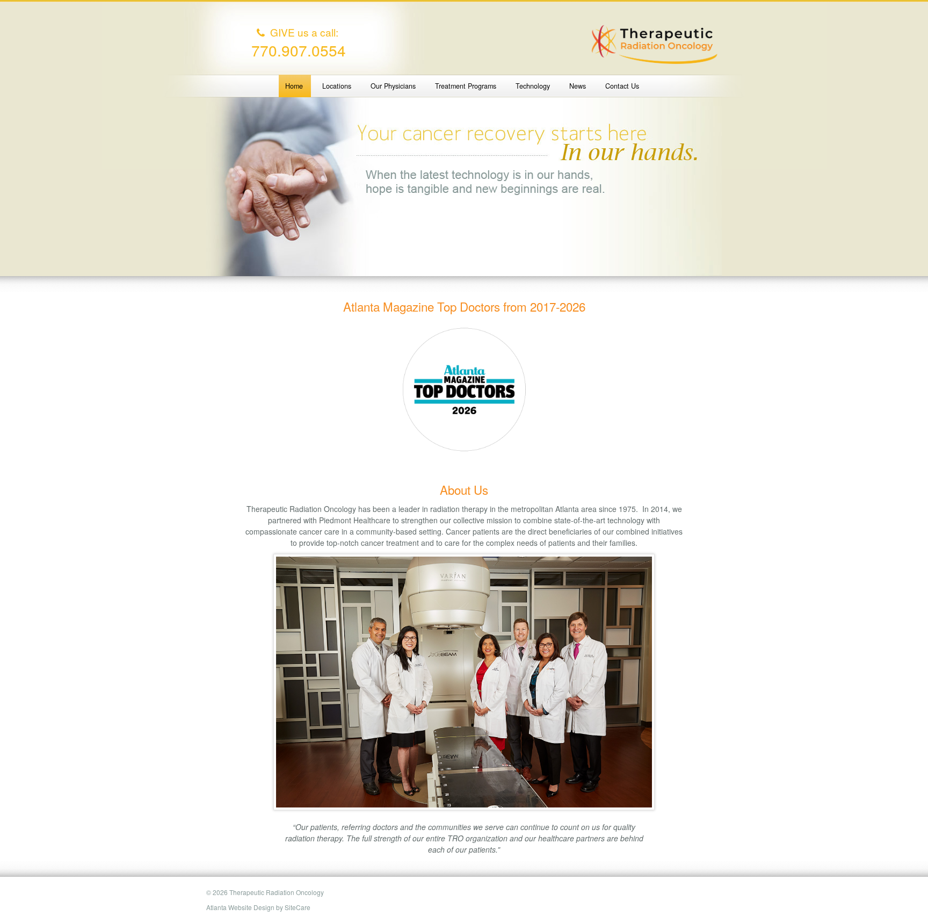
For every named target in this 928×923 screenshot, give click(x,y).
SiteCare (297, 907)
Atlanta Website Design (240, 907)
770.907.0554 (298, 50)
